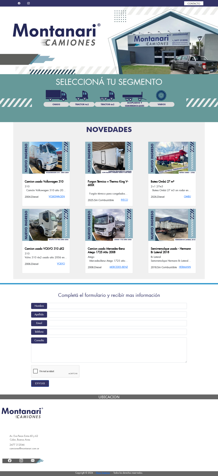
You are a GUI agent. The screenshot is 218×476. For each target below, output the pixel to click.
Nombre (39, 306)
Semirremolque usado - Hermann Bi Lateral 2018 (171, 250)
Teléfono (39, 331)
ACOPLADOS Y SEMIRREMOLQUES (134, 104)
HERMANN (185, 267)
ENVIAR (40, 383)
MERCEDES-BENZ (119, 267)
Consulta (39, 340)
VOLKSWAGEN (57, 196)
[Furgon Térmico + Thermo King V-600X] (109, 158)
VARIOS (162, 104)
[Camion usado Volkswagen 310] (46, 158)
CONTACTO (194, 3)
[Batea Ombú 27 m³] (172, 158)
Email (39, 323)
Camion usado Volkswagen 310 (44, 181)
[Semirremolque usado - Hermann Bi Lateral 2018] (172, 225)
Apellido (39, 314)
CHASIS (56, 104)
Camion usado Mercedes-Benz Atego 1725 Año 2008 (106, 250)
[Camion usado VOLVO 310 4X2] (46, 225)
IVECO (124, 199)
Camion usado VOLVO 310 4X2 (44, 248)
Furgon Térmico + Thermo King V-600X (108, 183)
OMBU (187, 196)
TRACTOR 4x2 (82, 104)
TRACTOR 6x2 (107, 104)
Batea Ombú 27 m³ (162, 181)
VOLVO (61, 263)
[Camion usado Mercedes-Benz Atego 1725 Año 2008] (109, 225)
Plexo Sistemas (103, 472)
